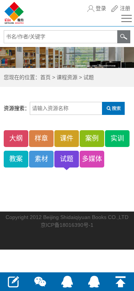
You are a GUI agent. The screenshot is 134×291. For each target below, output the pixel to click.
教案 (16, 159)
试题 (88, 77)
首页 (45, 77)
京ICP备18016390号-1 (67, 225)
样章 (41, 138)
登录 (101, 8)
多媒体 (92, 159)
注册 (125, 8)
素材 (41, 159)
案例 (92, 138)
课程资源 (67, 77)
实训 (117, 138)
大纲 (16, 138)
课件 (66, 138)
